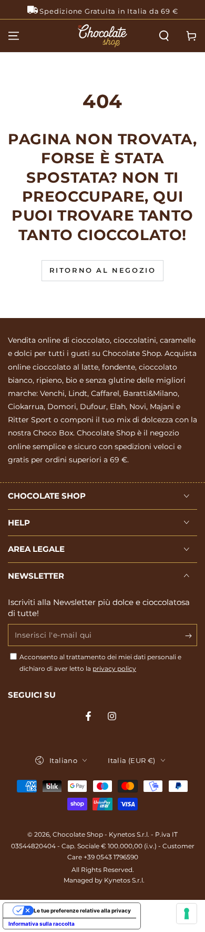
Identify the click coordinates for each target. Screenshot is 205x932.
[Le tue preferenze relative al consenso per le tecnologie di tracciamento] (187, 914)
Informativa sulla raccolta (41, 923)
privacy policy (114, 668)
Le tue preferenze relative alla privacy (82, 910)
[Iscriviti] (191, 635)
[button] (164, 36)
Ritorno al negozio (102, 270)
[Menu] (13, 36)
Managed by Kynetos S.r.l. (104, 880)
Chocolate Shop (78, 834)
